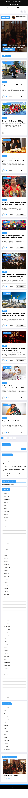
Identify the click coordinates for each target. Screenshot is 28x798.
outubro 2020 (6, 668)
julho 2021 (6, 641)
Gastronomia (6, 737)
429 (10, 438)
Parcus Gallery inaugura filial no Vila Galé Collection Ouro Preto (13, 315)
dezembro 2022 (7, 600)
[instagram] (15, 4)
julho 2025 (6, 514)
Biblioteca (6, 710)
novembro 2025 (7, 502)
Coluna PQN (6, 719)
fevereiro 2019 (6, 697)
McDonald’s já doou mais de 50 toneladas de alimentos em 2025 (13, 387)
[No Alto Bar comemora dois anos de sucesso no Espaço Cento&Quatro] (14, 336)
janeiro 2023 (6, 597)
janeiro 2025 (6, 532)
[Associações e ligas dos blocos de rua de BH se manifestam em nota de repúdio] (14, 224)
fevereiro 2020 (6, 692)
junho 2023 (6, 582)
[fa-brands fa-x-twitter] (12, 4)
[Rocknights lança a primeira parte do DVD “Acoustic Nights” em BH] (14, 260)
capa (9, 44)
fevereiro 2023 (6, 594)
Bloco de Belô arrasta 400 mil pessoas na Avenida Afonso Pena (14, 122)
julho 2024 (6, 546)
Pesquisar (6, 445)
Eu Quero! (6, 731)
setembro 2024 (6, 541)
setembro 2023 (6, 573)
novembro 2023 (7, 567)
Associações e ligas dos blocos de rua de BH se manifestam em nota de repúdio (13, 237)
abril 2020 (6, 686)
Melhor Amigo (6, 740)
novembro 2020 (7, 665)
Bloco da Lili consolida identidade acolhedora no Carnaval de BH (14, 204)
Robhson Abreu (7, 749)
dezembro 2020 (7, 662)
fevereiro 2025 (6, 529)
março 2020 (6, 689)
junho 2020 (6, 680)
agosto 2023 (6, 576)
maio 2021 (6, 647)
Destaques (4, 118)
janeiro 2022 (6, 623)
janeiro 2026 (6, 496)
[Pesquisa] (21, 12)
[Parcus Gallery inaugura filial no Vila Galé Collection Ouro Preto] (14, 299)
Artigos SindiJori (7, 707)
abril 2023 (6, 588)
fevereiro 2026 (6, 493)
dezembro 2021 (7, 626)
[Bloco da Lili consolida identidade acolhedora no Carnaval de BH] (14, 186)
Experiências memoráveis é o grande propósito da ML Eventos (13, 160)
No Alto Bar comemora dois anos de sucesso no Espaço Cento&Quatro (13, 350)
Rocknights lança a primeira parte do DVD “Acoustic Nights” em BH (14, 276)
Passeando (6, 743)
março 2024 (6, 558)
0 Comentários (10, 96)
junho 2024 (6, 549)
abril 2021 (6, 650)
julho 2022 (6, 615)
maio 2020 (6, 683)
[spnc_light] (25, 11)
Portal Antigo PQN (13, 8)
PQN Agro (6, 746)
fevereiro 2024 (6, 561)
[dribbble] (14, 4)
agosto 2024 (6, 543)
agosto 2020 (6, 674)
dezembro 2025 (7, 499)
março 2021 (6, 653)
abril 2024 (6, 555)
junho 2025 (6, 517)
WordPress (15, 789)
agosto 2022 (6, 612)
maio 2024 (6, 552)
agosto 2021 (6, 638)
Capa (7, 42)
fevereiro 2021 (6, 656)
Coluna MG (6, 716)
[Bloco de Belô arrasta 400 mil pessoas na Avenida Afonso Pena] (14, 108)
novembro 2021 (7, 629)
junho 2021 (6, 644)
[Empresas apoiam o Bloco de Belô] (14, 70)
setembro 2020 (6, 671)
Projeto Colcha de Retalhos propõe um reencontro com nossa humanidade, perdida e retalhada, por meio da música (14, 422)
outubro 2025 (6, 505)
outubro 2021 (6, 632)
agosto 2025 (6, 511)
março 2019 (6, 695)
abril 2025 (6, 523)
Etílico (5, 728)
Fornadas (5, 734)
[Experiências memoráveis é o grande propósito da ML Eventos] (14, 145)
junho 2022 (6, 617)
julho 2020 (6, 677)
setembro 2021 (6, 635)
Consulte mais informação (11, 49)
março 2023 (6, 591)
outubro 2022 (6, 606)
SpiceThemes (14, 790)
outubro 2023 (6, 570)
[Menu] (2, 11)
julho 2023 (6, 579)
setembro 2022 (6, 609)
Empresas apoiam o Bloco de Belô (12, 86)
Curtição (4, 271)
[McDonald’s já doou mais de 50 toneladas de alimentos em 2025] (14, 372)
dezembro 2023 (7, 564)
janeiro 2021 (6, 659)
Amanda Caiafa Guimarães (16, 42)
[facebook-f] (10, 4)
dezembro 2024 (7, 535)
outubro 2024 (6, 538)
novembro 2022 (7, 603)
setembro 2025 (6, 508)
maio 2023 (6, 585)
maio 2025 (6, 520)
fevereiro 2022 (6, 620)
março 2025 (6, 526)
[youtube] (17, 4)
